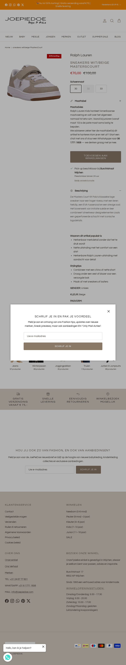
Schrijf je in (63, 346)
